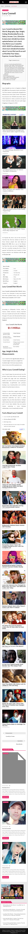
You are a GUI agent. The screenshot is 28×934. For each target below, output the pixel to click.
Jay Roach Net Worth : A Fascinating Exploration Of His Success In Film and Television (14, 914)
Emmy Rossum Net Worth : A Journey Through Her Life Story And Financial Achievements (14, 910)
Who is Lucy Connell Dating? (9, 78)
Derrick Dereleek (6, 828)
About (3, 930)
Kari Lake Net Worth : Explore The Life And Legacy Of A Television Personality (13, 919)
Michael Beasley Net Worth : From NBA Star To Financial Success (14, 905)
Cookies (17, 930)
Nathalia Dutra (6, 787)
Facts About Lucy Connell (9, 79)
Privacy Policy (22, 930)
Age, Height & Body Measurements (11, 77)
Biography (5, 74)
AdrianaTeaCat (6, 867)
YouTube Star (5, 10)
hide (18, 60)
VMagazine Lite (14, 932)
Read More (5, 797)
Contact (8, 930)
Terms (12, 930)
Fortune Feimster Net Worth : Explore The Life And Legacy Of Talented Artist (14, 923)
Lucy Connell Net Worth (8, 76)
